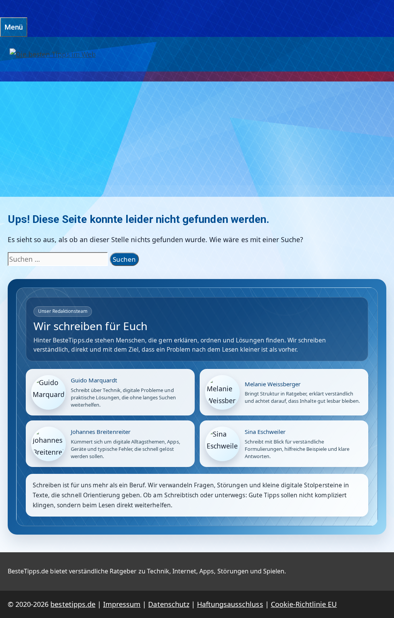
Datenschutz (168, 604)
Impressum (121, 604)
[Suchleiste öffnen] (4, 8)
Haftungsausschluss (230, 604)
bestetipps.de (72, 604)
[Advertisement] (197, 139)
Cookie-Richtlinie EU (304, 604)
